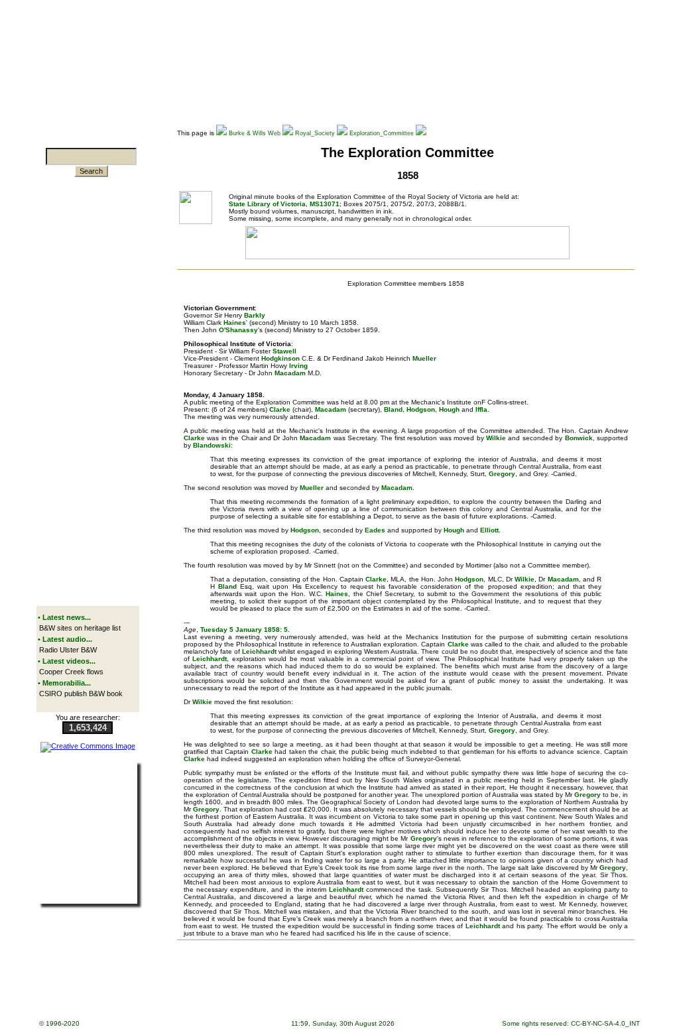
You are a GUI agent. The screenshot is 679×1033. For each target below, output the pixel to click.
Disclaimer (333, 985)
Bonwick (579, 438)
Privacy (366, 985)
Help (305, 985)
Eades (375, 530)
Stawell (284, 351)
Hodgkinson (280, 358)
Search (91, 171)
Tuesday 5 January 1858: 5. (245, 629)
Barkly (254, 315)
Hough (449, 409)
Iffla (481, 409)
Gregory (502, 473)
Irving (297, 365)
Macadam (290, 373)
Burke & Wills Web (254, 133)
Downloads (214, 985)
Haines (234, 322)
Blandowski (212, 445)
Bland (393, 409)
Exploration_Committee (381, 133)
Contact (394, 985)
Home (183, 985)
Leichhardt (259, 651)
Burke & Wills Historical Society (459, 985)
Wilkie (496, 438)
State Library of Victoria (267, 204)
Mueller (424, 358)
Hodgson (420, 409)
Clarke (279, 409)
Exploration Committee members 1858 (405, 283)
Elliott (489, 530)
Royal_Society (315, 133)
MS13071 (325, 204)
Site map (251, 985)
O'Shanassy (238, 330)
